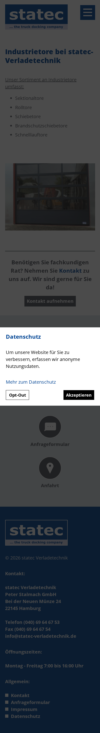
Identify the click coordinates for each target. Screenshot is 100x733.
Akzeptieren (79, 395)
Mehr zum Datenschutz (31, 382)
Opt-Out (17, 395)
